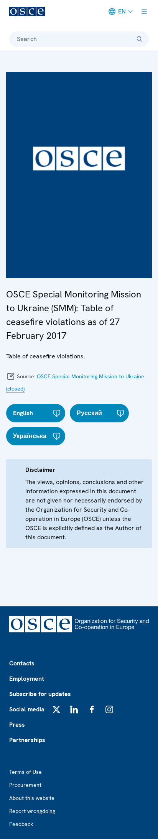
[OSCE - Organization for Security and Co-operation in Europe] (27, 11)
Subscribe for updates (40, 694)
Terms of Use (25, 771)
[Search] (139, 39)
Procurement (25, 785)
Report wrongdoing (32, 811)
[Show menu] (144, 11)
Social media (26, 709)
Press (17, 725)
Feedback (21, 824)
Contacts (22, 663)
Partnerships (27, 740)
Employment (26, 679)
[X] (56, 709)
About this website (31, 798)
